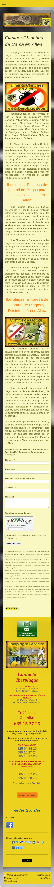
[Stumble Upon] (42, 842)
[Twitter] (17, 842)
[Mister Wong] (38, 842)
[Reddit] (29, 842)
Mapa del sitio (11, 878)
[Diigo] (17, 847)
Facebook (10, 818)
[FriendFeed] (21, 847)
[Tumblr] (13, 847)
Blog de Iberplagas (27, 795)
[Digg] (25, 842)
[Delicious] (21, 842)
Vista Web (45, 878)
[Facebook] (13, 842)
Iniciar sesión (43, 875)
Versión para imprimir (18, 875)
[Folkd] (34, 842)
